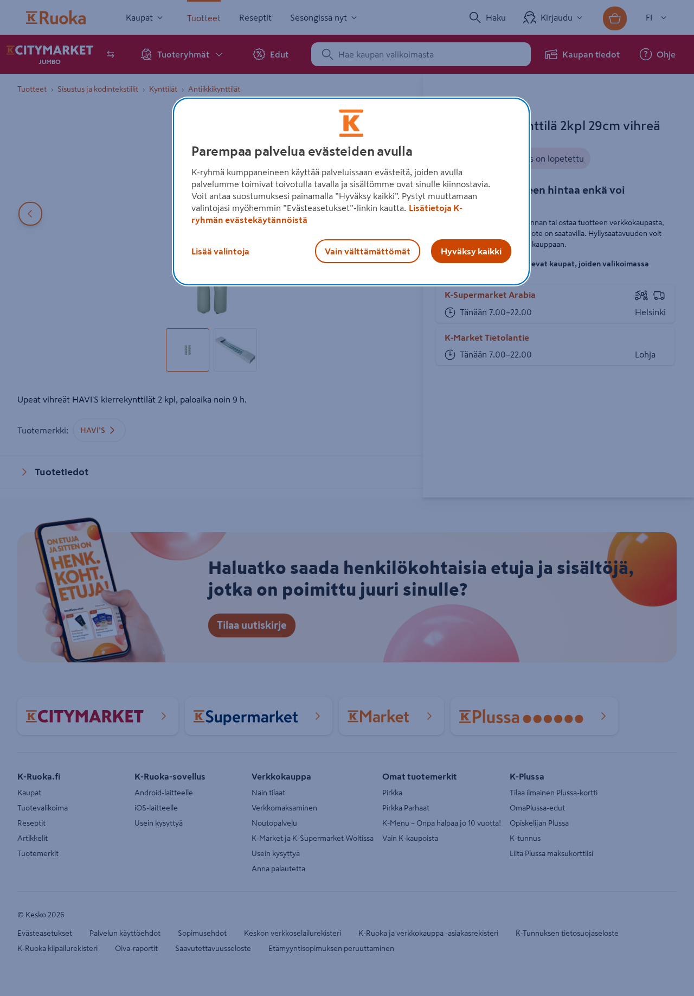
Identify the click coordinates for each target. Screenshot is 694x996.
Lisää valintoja (220, 251)
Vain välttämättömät (367, 251)
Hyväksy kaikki (471, 251)
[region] (351, 191)
